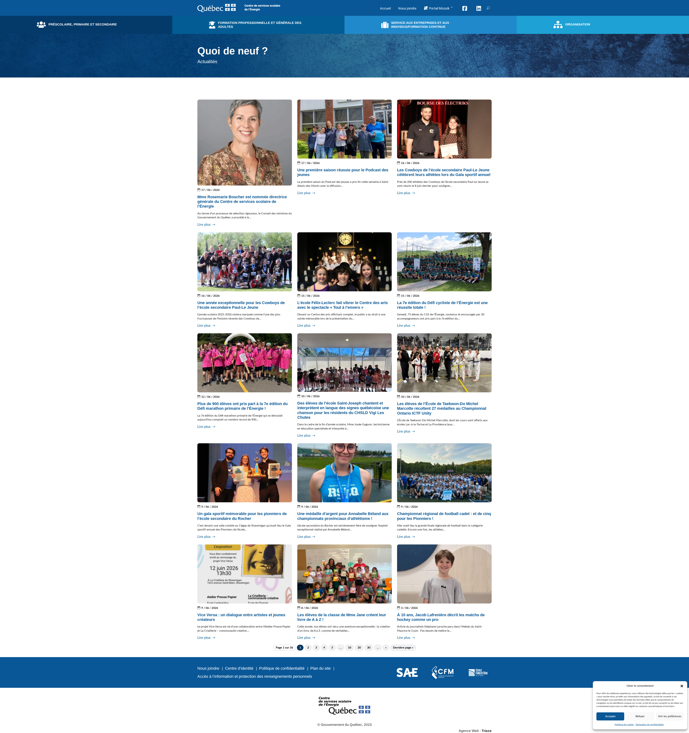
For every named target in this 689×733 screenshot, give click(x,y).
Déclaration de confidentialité (650, 724)
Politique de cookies (624, 724)
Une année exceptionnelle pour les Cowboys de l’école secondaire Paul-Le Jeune (241, 305)
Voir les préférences (669, 716)
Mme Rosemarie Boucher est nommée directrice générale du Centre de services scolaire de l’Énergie (242, 202)
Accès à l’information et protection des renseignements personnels (254, 676)
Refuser (640, 716)
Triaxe (487, 731)
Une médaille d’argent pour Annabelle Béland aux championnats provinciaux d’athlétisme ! (342, 516)
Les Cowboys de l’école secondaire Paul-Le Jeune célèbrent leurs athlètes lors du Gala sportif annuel (443, 172)
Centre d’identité (239, 668)
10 (349, 647)
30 (368, 647)
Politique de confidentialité (281, 668)
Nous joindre (208, 668)
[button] (682, 686)
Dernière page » (403, 647)
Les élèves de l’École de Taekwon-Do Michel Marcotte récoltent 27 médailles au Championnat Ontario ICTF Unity (441, 408)
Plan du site (320, 668)
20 (359, 647)
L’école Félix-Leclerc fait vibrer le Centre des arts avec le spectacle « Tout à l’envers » (342, 305)
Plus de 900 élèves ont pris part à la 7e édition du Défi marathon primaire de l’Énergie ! (242, 406)
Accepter (610, 716)
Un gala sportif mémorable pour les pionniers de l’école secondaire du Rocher (242, 516)
